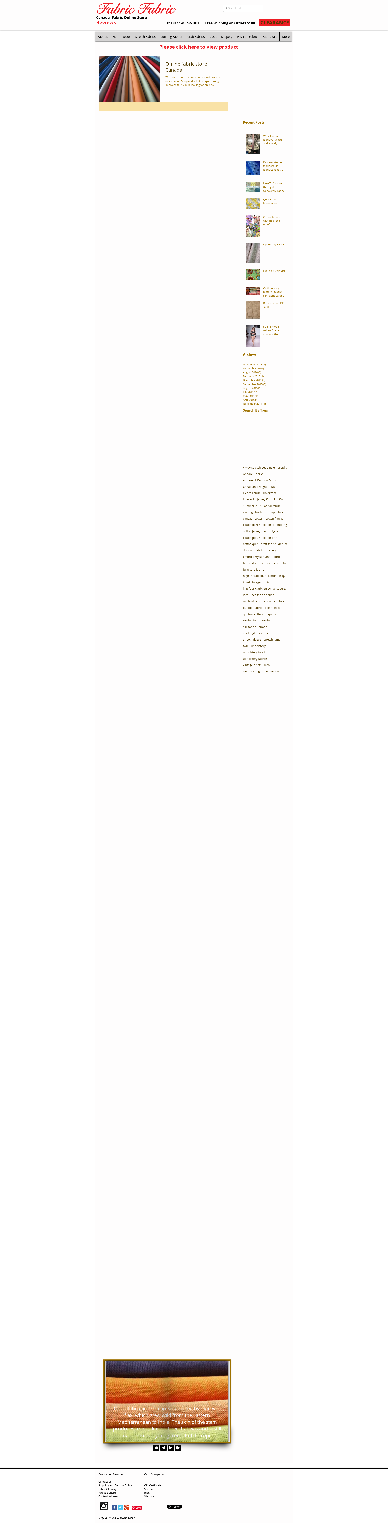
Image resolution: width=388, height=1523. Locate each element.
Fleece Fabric (251, 493)
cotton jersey (251, 531)
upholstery (258, 646)
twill (246, 646)
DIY (273, 487)
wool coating (251, 671)
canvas (247, 518)
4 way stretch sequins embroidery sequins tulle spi (265, 467)
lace (245, 595)
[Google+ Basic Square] (126, 1507)
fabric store (250, 563)
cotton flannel (275, 518)
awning (248, 512)
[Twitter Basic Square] (120, 1507)
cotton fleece (251, 525)
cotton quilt (250, 544)
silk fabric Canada (255, 627)
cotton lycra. (271, 531)
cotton (259, 518)
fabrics (265, 563)
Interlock (249, 499)
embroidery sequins (256, 557)
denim (282, 544)
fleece (276, 563)
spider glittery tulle (256, 633)
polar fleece (272, 608)
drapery (271, 550)
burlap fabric (275, 512)
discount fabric (253, 550)
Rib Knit (279, 499)
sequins (270, 614)
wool (267, 665)
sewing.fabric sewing (257, 620)
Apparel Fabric (253, 474)
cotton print (270, 538)
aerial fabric (272, 506)
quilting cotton (253, 614)
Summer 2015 (252, 506)
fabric (276, 557)
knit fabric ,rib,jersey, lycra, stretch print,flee (265, 588)
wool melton (270, 671)
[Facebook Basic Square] (114, 1507)
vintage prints (252, 665)
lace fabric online (262, 595)
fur (285, 563)
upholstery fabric (254, 652)
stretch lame (272, 639)
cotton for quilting (275, 525)
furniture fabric (253, 569)
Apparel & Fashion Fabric (260, 480)
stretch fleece (252, 639)
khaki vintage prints (256, 582)
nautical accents (254, 601)
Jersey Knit (264, 499)
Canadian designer (256, 487)
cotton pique (251, 538)
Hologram (269, 493)
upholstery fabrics (255, 659)
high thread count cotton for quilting (265, 576)
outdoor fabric (252, 608)
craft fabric (268, 544)
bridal (259, 512)
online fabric (276, 601)
